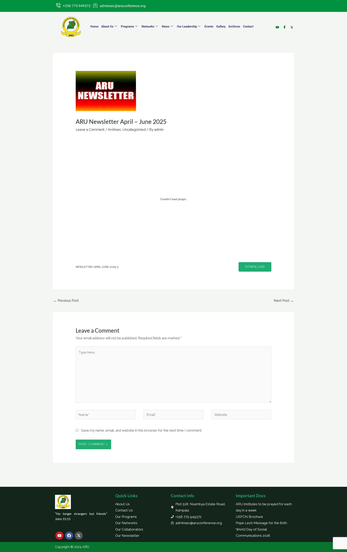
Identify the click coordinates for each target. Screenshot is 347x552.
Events (208, 26)
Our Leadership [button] (187, 26)
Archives (234, 26)
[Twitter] (291, 18)
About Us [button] (107, 26)
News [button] (165, 26)
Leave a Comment (90, 129)
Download (255, 267)
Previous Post (66, 300)
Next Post (284, 300)
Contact (248, 26)
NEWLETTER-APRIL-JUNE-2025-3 (97, 266)
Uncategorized (134, 129)
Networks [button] (148, 26)
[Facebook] (284, 18)
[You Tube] (277, 18)
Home (94, 26)
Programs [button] (127, 26)
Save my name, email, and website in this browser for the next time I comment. (141, 430)
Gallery (221, 26)
